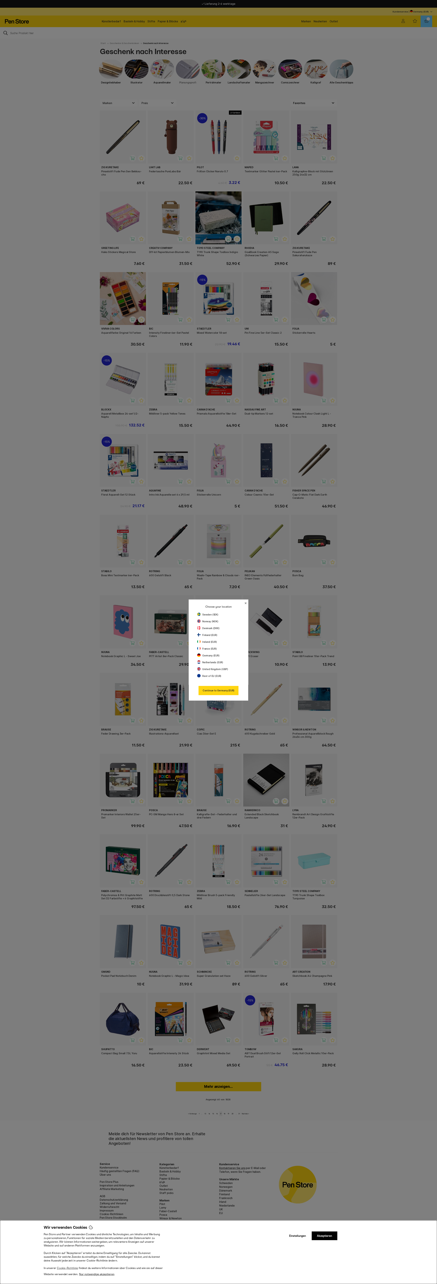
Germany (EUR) (211, 655)
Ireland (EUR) (209, 641)
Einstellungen (297, 1235)
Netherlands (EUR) (212, 662)
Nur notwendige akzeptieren (96, 1274)
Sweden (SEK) (210, 614)
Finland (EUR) (209, 635)
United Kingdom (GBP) (215, 669)
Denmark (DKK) (211, 628)
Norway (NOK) (210, 621)
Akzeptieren (324, 1235)
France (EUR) (209, 648)
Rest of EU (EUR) (211, 675)
